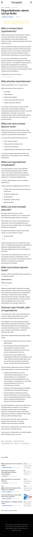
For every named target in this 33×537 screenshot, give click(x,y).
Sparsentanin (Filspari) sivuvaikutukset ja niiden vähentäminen (8, 472)
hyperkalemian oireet (7, 443)
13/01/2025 (15, 498)
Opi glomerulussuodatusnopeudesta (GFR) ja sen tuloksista (11, 487)
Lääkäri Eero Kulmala (8, 16)
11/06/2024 (15, 505)
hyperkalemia (8, 441)
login (6, 510)
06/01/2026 (15, 467)
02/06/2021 (18, 16)
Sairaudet (7, 7)
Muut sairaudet (14, 7)
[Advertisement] (16, 22)
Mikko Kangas (5, 476)
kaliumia (17, 443)
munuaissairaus (25, 443)
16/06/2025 (12, 476)
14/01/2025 (15, 491)
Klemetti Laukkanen (6, 491)
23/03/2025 (12, 483)
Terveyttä (16, 2)
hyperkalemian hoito (19, 441)
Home (2, 7)
